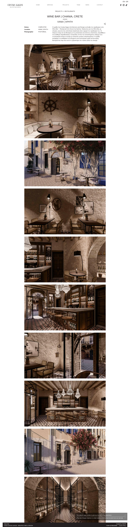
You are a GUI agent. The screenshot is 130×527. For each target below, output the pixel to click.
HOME (38, 5)
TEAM (78, 5)
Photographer (28, 32)
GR (127, 1)
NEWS (87, 5)
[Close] (125, 515)
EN (124, 1)
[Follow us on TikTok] (126, 5)
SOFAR (124, 524)
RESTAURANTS (70, 11)
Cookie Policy (122, 525)
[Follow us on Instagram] (124, 5)
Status (26, 27)
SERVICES (50, 5)
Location (27, 29)
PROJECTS (66, 5)
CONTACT (100, 5)
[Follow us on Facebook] (121, 5)
